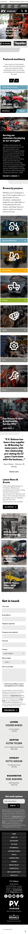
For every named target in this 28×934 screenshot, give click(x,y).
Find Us (14, 854)
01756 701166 (9, 7)
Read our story (14, 471)
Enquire (22, 111)
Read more (14, 526)
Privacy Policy (14, 865)
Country (4, 649)
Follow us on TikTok (22, 896)
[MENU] (26, 11)
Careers (14, 861)
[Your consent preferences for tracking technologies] (25, 931)
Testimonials (14, 847)
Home (14, 834)
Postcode (5, 641)
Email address (6, 615)
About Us (14, 837)
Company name (10, 632)
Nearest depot (6, 658)
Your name (5, 606)
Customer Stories (14, 851)
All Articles (9, 507)
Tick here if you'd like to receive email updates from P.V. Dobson (14, 685)
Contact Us (14, 875)
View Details (6, 111)
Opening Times (14, 858)
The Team (14, 844)
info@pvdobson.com (16, 695)
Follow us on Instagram (18, 896)
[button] (11, 80)
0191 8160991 (24, 6)
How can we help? (7, 667)
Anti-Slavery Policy (14, 872)
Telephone (8, 624)
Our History (14, 841)
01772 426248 (16, 7)
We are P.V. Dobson (10, 176)
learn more (7, 428)
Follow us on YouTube (14, 896)
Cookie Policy (14, 868)
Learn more (14, 378)
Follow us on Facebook (6, 896)
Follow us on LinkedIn (10, 896)
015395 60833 (2, 7)
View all (14, 229)
